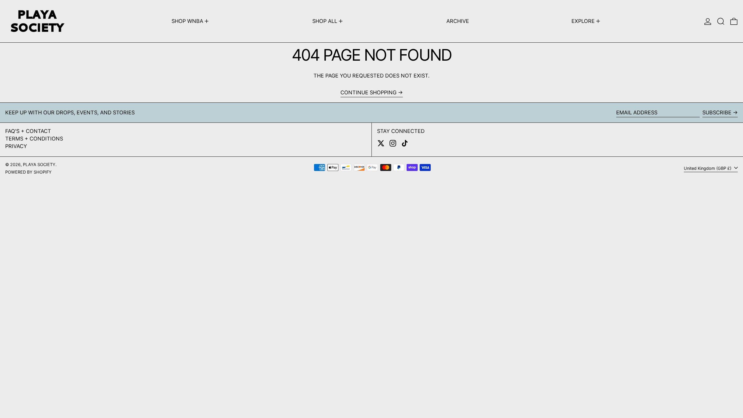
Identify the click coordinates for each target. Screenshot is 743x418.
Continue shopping (368, 92)
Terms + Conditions (34, 139)
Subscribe (716, 112)
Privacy (16, 146)
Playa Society (39, 164)
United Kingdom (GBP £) (708, 168)
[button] (721, 21)
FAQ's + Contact (28, 131)
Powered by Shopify (28, 172)
